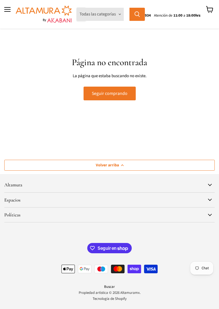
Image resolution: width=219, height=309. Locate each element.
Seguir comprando (109, 93)
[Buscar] (137, 14)
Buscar (109, 286)
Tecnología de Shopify (110, 298)
